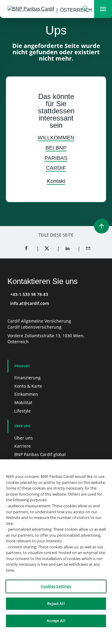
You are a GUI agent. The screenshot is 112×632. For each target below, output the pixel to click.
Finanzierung (27, 377)
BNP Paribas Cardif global (40, 454)
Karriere (22, 446)
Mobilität (23, 402)
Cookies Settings (56, 586)
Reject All (56, 603)
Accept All (56, 620)
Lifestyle (22, 411)
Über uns (23, 438)
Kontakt (56, 181)
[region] (56, 545)
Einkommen (26, 394)
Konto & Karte (28, 386)
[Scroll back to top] (101, 226)
